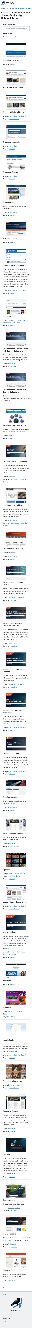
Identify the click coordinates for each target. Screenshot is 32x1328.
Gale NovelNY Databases (13, 549)
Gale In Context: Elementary (14, 425)
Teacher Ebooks (9, 1234)
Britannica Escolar (10, 172)
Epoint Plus (7, 316)
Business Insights (10, 238)
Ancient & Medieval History (14, 112)
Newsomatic (8, 1008)
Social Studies (14, 119)
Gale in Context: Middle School (16, 505)
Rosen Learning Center (12, 1081)
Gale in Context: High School (15, 462)
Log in (3, 1287)
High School (22, 116)
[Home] (16, 1304)
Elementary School (20, 320)
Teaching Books (9, 1270)
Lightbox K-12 (8, 870)
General (12, 64)
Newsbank (7, 980)
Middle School (12, 116)
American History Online (13, 87)
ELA (26, 479)
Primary (10, 320)
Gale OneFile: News (11, 754)
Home (3, 8)
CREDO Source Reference (13, 266)
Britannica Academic (11, 142)
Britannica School (10, 202)
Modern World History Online (15, 902)
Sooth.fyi (6, 1155)
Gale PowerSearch (10, 797)
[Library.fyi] (3, 3)
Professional (20, 597)
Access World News (11, 60)
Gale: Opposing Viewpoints (14, 833)
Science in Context (10, 1111)
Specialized (13, 366)
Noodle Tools (8, 1040)
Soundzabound (9, 1200)
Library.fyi (10, 3)
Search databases (9, 24)
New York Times (9, 932)
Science (5, 482)
